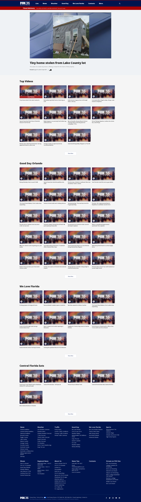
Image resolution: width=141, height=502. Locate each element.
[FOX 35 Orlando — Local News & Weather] (25, 3)
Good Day (75, 427)
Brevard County (24, 435)
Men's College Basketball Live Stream (112, 475)
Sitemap (22, 456)
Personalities (58, 469)
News (22, 427)
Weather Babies (76, 433)
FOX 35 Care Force (77, 431)
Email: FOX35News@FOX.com (78, 466)
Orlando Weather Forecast (44, 433)
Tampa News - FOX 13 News (43, 467)
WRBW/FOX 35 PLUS (60, 483)
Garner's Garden (76, 441)
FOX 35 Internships (60, 473)
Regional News (42, 461)
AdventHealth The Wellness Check (79, 436)
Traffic (57, 427)
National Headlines (25, 433)
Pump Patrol (58, 429)
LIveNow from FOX (25, 473)
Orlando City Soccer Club (112, 435)
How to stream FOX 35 (61, 463)
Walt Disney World (94, 433)
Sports (108, 427)
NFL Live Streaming (111, 463)
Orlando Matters (24, 469)
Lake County (23, 439)
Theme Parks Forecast (43, 437)
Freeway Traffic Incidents (61, 433)
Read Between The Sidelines (111, 430)
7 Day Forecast (41, 435)
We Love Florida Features (96, 429)
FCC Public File (58, 487)
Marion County (24, 441)
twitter (109, 498)
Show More (70, 153)
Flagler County (24, 437)
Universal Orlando (93, 437)
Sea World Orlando (94, 435)
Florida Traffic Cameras (61, 435)
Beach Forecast (41, 439)
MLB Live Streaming (111, 469)
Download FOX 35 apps (61, 477)
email (119, 498)
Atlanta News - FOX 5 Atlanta (43, 471)
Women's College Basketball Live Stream (112, 478)
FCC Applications (59, 489)
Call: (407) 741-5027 (77, 463)
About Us (58, 461)
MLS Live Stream (110, 483)
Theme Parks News (94, 431)
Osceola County (24, 445)
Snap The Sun (41, 447)
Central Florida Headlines (26, 431)
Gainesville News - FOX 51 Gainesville (44, 464)
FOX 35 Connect (76, 472)
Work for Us (58, 471)
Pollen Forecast (41, 441)
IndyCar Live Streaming (112, 473)
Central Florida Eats (25, 475)
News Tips (75, 461)
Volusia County (24, 449)
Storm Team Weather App (44, 445)
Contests (92, 461)
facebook (106, 498)
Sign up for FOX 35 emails (61, 475)
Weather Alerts (41, 431)
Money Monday (76, 446)
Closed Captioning (59, 485)
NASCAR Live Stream (111, 471)
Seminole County (24, 447)
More (101, 3)
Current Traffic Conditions (61, 431)
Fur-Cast (74, 442)
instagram (113, 498)
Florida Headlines (24, 429)
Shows (22, 461)
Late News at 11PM (25, 471)
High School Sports (111, 437)
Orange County (24, 443)
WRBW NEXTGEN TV (60, 481)
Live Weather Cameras (43, 429)
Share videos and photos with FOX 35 (78, 469)
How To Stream (24, 463)
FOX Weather (40, 443)
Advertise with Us (59, 479)
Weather (40, 427)
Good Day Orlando (25, 467)
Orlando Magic (110, 433)
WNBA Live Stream (111, 481)
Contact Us (57, 467)
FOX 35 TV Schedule (25, 465)
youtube (116, 498)
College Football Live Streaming (111, 466)
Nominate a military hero (26, 451)
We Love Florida (76, 429)
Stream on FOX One (113, 461)
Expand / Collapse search (120, 3)
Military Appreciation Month (25, 453)
